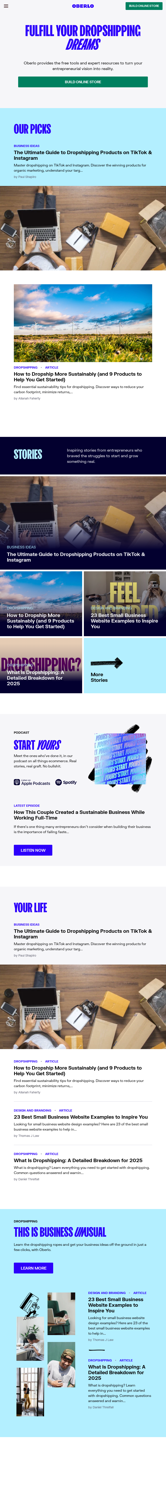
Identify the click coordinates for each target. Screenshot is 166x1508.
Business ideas (26, 146)
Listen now (33, 850)
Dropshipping (25, 367)
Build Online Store (144, 6)
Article (51, 367)
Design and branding (32, 1110)
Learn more (33, 1268)
